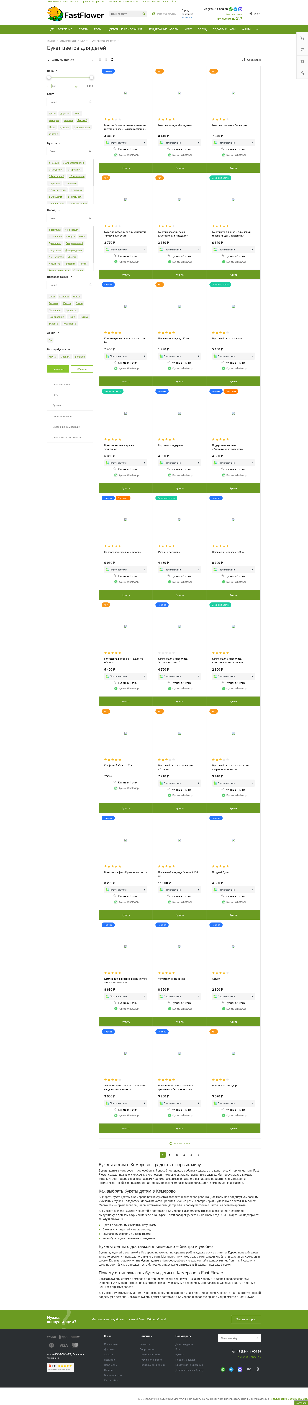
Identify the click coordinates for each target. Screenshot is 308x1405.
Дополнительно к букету (189, 1370)
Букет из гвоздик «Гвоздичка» (175, 125)
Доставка (109, 1349)
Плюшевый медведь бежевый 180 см (178, 874)
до (76, 86)
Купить (126, 168)
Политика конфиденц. (152, 1364)
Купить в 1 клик (127, 149)
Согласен (301, 1402)
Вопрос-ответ (147, 1349)
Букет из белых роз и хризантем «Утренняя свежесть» (231, 767)
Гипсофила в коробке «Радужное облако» (123, 660)
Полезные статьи (150, 1354)
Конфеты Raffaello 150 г (118, 765)
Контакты (145, 1344)
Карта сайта (111, 1380)
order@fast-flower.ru (166, 13)
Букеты (179, 1354)
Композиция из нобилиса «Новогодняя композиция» (227, 660)
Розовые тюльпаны (169, 552)
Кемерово (187, 17)
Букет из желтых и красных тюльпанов (120, 447)
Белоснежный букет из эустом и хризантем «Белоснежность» (176, 1087)
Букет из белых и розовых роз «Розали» (175, 767)
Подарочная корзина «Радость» (123, 552)
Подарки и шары (185, 1359)
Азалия (216, 978)
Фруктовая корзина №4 (171, 978)
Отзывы (108, 1370)
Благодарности (113, 1375)
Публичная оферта (151, 1359)
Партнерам (110, 1364)
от (48, 86)
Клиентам (146, 1336)
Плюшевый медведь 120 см (228, 552)
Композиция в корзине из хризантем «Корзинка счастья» (125, 980)
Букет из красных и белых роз (229, 125)
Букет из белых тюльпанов (227, 338)
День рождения (184, 1344)
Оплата (108, 1354)
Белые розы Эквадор (224, 1085)
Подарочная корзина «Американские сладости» (227, 447)
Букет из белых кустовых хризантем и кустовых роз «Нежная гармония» (125, 126)
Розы (178, 1349)
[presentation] (102, 629)
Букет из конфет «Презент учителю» (125, 872)
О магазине (111, 1344)
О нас (107, 1336)
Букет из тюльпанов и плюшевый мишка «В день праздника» (231, 233)
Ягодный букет (220, 872)
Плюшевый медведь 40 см (173, 338)
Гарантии (109, 1359)
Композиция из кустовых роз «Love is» (124, 340)
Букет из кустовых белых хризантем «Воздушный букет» (125, 233)
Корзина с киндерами (170, 445)
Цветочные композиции (189, 1364)
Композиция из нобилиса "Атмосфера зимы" (173, 660)
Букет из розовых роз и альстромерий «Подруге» (173, 233)
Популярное (183, 1336)
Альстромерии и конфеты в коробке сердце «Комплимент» (125, 1087)
